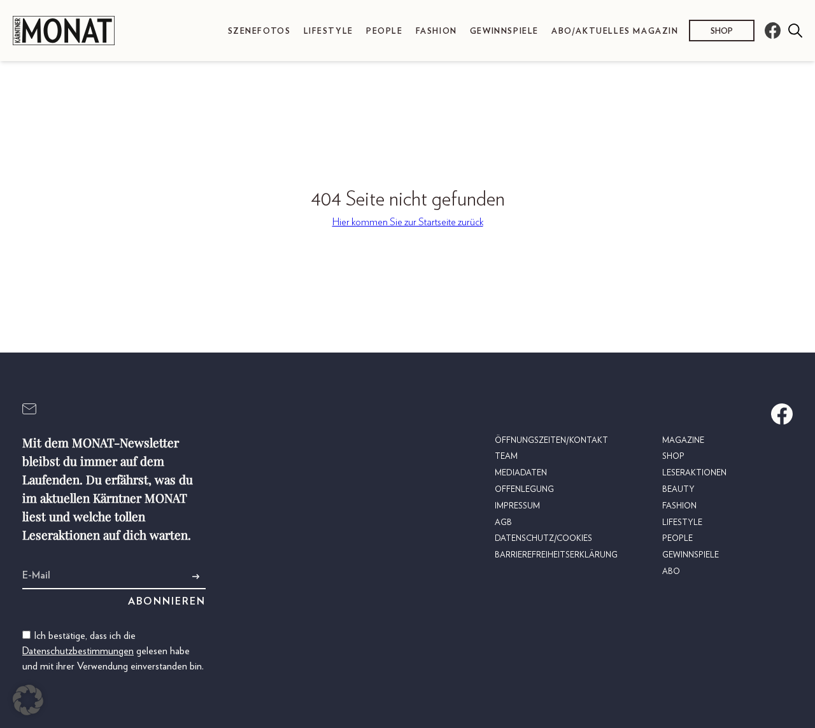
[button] (28, 700)
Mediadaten (521, 473)
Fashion (436, 31)
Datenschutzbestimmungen (78, 651)
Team (506, 456)
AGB (503, 523)
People (384, 31)
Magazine (683, 441)
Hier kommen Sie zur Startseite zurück (407, 222)
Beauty (678, 490)
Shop (722, 31)
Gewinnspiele (504, 31)
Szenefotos (259, 31)
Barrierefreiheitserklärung (556, 555)
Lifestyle (328, 31)
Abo (671, 572)
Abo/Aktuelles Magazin (615, 31)
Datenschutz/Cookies (543, 539)
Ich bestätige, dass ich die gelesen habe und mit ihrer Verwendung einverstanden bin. (113, 651)
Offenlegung (524, 490)
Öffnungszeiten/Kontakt (551, 441)
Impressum (517, 506)
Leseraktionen (694, 473)
